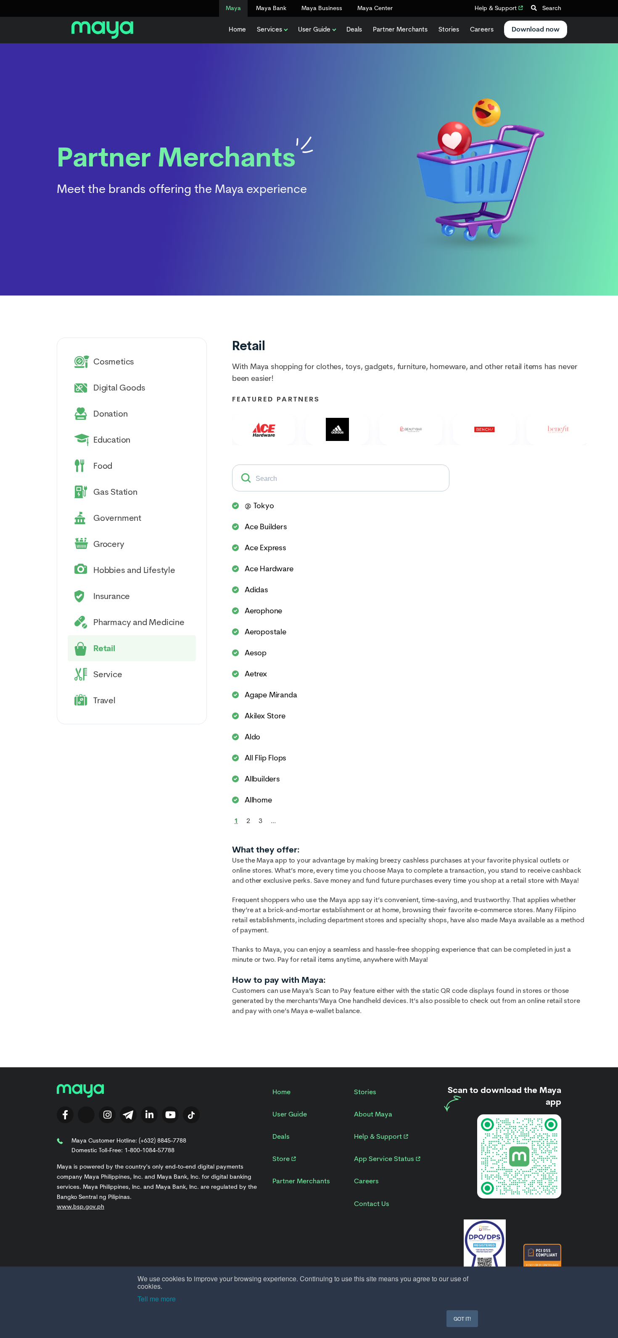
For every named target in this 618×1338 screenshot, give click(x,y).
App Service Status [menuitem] (385, 1158)
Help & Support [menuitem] (379, 1136)
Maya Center (375, 8)
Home (237, 29)
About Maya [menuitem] (373, 1114)
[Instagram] (107, 1114)
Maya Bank (271, 8)
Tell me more (156, 1299)
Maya (233, 8)
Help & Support (496, 8)
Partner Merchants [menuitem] (301, 1181)
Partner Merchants (400, 29)
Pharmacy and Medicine (139, 622)
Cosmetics (113, 361)
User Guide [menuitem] (289, 1114)
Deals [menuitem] (281, 1136)
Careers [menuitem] (366, 1181)
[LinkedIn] (149, 1114)
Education (111, 439)
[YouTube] (170, 1114)
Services (269, 29)
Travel (104, 700)
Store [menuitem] (281, 1158)
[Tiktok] (191, 1114)
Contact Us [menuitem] (371, 1203)
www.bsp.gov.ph (80, 1206)
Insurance (111, 596)
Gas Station (115, 491)
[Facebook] (65, 1114)
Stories (448, 29)
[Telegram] (128, 1114)
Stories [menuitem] (365, 1091)
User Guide (314, 29)
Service (107, 674)
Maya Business (321, 8)
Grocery (108, 543)
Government (117, 517)
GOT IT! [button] (462, 1318)
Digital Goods (119, 387)
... (273, 820)
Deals (354, 29)
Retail (104, 648)
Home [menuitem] (281, 1091)
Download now (536, 29)
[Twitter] (86, 1114)
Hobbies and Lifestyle (134, 570)
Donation (110, 413)
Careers (482, 29)
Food (102, 465)
